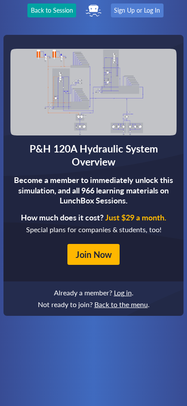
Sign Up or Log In (137, 10)
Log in (123, 292)
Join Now (94, 254)
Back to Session (52, 10)
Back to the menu (121, 304)
